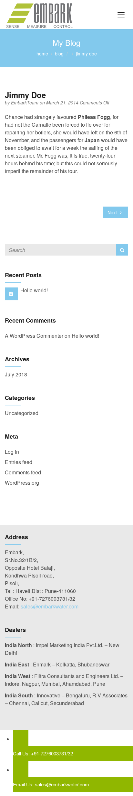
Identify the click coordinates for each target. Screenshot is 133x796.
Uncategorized (21, 413)
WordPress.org (22, 482)
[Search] (122, 250)
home (42, 53)
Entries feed (18, 462)
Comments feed (23, 472)
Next (112, 212)
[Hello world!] (11, 293)
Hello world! (34, 290)
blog (59, 53)
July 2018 (16, 374)
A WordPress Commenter (34, 335)
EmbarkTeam (25, 102)
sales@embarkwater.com (49, 606)
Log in (12, 451)
